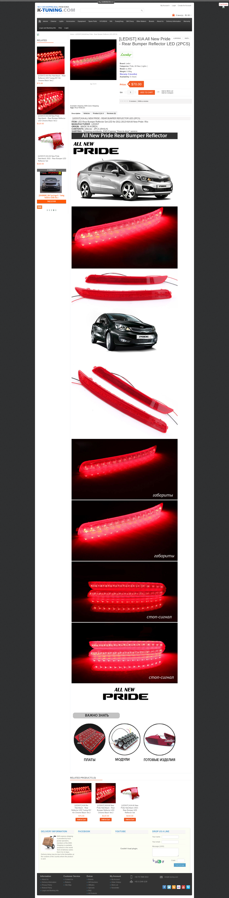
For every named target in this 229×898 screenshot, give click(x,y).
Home (72, 34)
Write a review (143, 101)
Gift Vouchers (93, 882)
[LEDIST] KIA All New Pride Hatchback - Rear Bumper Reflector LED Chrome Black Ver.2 (106, 809)
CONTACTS (106, 2)
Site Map (68, 885)
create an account (184, 6)
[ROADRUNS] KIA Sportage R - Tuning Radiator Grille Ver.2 (51, 197)
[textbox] (112, 10)
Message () (158, 846)
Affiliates (91, 885)
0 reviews (132, 101)
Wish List (114, 885)
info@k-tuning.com (171, 877)
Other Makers (141, 21)
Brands (90, 879)
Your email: (156, 842)
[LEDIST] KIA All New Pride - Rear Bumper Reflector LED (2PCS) (96, 34)
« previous (177, 38)
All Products (92, 893)
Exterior (53, 21)
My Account (115, 879)
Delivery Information (173, 21)
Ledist (128, 63)
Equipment (82, 21)
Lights (61, 21)
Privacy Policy (47, 885)
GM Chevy (130, 21)
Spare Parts (92, 21)
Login (66, 28)
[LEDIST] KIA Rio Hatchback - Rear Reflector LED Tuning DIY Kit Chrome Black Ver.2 (81, 809)
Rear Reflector (80, 108)
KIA (111, 21)
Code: (173, 860)
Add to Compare (167, 93)
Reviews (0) (111, 113)
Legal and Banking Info (47, 28)
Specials (91, 888)
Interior (45, 21)
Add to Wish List (167, 91)
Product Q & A (98, 113)
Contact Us (69, 879)
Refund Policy (47, 888)
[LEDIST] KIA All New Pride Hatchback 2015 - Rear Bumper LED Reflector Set (130, 809)
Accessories (70, 21)
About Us (160, 21)
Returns (68, 882)
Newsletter (115, 888)
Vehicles (86, 113)
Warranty (187, 21)
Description (76, 113)
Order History (116, 882)
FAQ (60, 28)
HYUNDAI (103, 21)
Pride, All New (135, 66)
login (174, 6)
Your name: (156, 837)
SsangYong (119, 21)
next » (187, 38)
